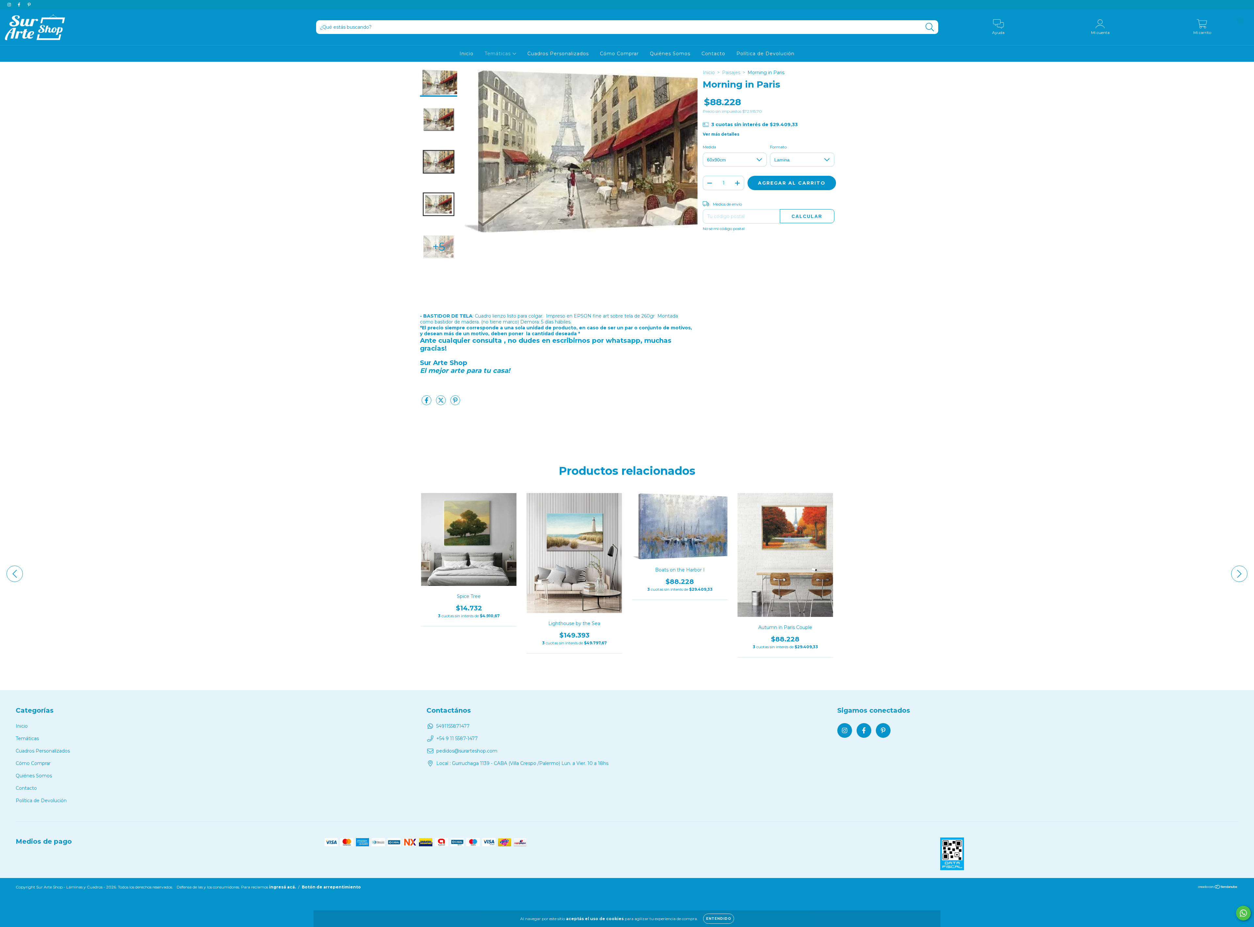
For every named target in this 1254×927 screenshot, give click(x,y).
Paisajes (731, 72)
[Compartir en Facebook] (427, 403)
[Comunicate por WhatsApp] (1243, 913)
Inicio (466, 54)
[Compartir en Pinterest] (455, 403)
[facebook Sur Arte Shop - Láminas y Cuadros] (19, 5)
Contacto (713, 54)
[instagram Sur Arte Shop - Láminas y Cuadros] (10, 5)
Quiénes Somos (670, 54)
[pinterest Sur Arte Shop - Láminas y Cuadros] (29, 5)
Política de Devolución (765, 54)
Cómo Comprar (619, 54)
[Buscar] (930, 27)
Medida (709, 146)
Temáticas (498, 54)
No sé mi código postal (724, 228)
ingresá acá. (282, 887)
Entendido (718, 919)
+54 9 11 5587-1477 (457, 738)
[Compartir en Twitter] (441, 403)
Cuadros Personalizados (558, 54)
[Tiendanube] (1218, 887)
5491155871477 (453, 726)
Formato (778, 146)
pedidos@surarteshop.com (466, 751)
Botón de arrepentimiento (331, 887)
